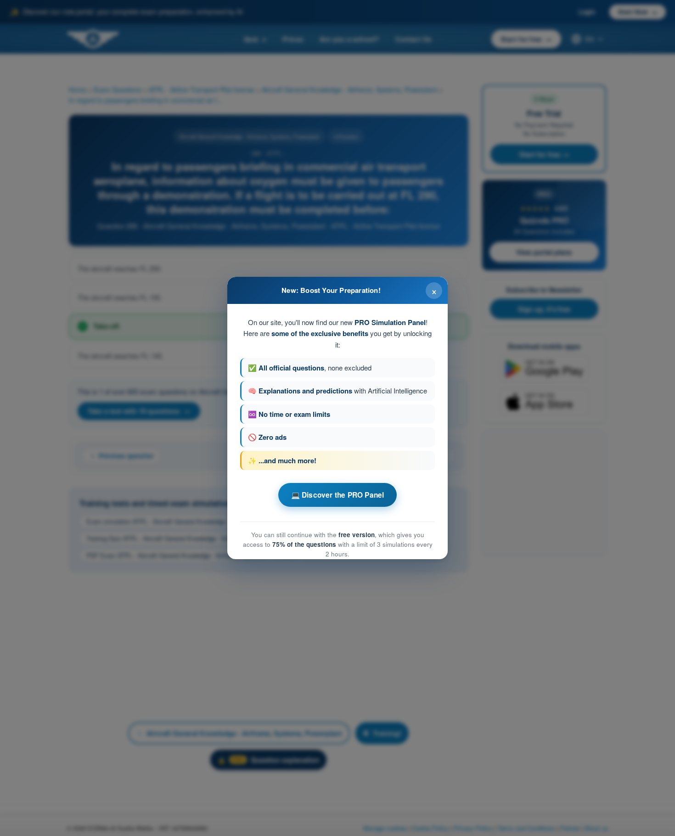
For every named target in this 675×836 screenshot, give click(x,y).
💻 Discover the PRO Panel (337, 495)
